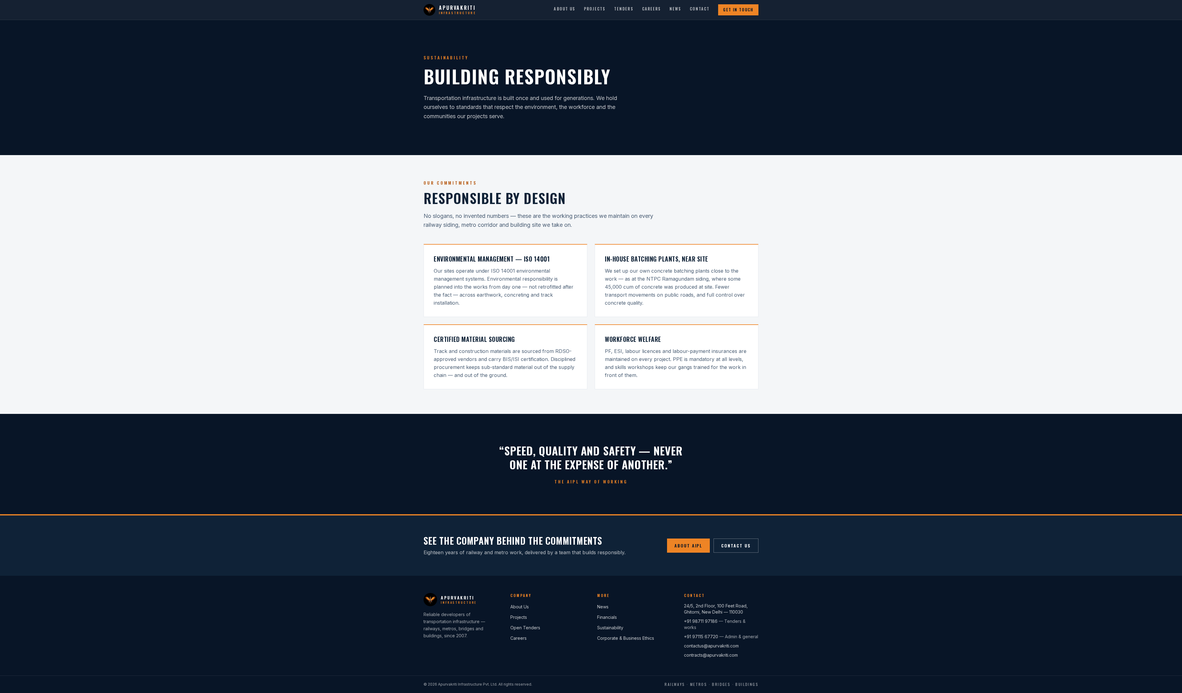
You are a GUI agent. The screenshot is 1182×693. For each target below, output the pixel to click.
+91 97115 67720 (701, 636)
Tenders (623, 9)
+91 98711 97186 (701, 621)
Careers (651, 9)
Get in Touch (738, 10)
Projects (594, 9)
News (675, 9)
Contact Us (736, 545)
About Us (564, 9)
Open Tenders (525, 627)
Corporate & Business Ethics (625, 638)
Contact (700, 9)
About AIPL (688, 545)
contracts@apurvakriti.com (711, 655)
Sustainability (610, 627)
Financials (607, 617)
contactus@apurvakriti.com (711, 645)
